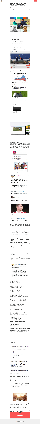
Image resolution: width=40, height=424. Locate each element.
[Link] (9, 142)
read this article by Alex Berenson (15, 380)
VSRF (22, 408)
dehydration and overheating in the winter (20, 322)
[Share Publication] (33, 1)
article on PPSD (13, 325)
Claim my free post (20, 415)
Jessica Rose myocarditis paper (15, 229)
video (17, 49)
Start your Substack (18, 421)
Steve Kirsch (12, 7)
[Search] (32, 1)
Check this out (24, 35)
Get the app (23, 421)
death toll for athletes (20, 70)
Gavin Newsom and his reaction (16, 383)
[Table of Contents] (0, 212)
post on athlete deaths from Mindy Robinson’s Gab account (19, 262)
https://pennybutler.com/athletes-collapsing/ (16, 260)
